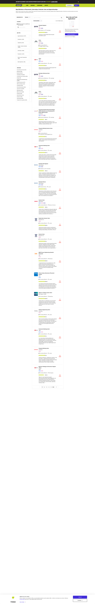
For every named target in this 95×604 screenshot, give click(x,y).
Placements (21, 53)
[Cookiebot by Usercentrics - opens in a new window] (13, 602)
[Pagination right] (56, 387)
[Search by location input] (23, 27)
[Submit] (60, 18)
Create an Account (71, 34)
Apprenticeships (22, 35)
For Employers (69, 5)
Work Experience (21, 61)
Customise (79, 600)
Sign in (74, 36)
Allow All (80, 597)
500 (53, 387)
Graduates (21, 39)
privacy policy (22, 599)
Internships (21, 50)
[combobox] (48, 17)
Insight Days (21, 42)
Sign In (76, 5)
